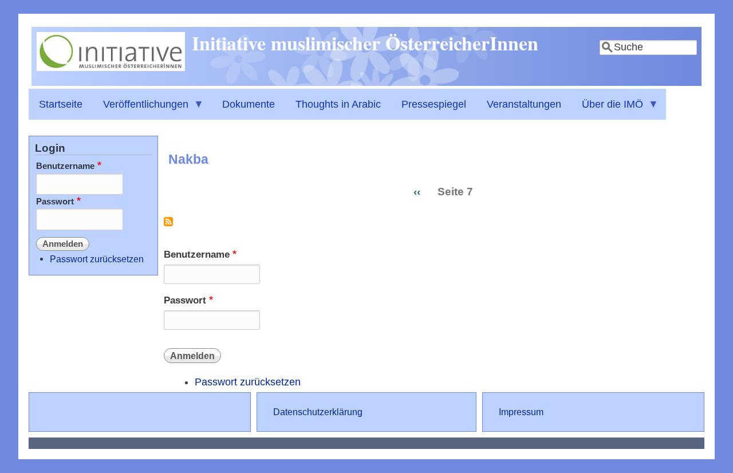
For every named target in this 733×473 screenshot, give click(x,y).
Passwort (185, 300)
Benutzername (197, 254)
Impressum (521, 412)
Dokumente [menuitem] (248, 104)
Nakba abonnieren (168, 226)
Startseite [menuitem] (60, 104)
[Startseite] (111, 67)
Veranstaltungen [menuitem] (524, 104)
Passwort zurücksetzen (248, 382)
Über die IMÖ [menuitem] (607, 109)
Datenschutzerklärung (317, 412)
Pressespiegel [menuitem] (433, 104)
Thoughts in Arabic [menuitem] (338, 104)
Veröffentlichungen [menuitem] (140, 109)
